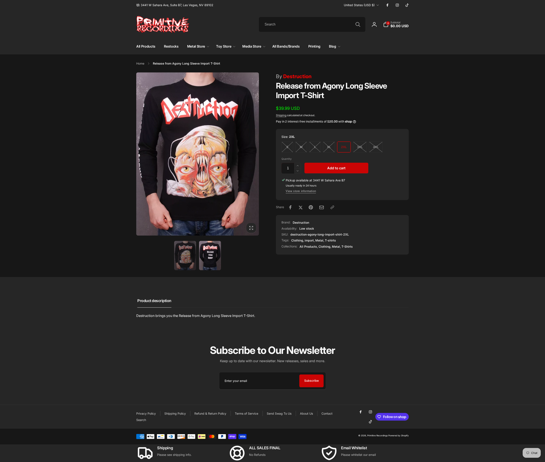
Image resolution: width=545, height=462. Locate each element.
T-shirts (330, 240)
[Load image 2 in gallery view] (210, 255)
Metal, (336, 246)
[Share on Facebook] (290, 207)
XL (329, 147)
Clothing (297, 240)
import (309, 240)
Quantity (286, 158)
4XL (376, 147)
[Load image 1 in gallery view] (185, 255)
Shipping (281, 115)
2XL (344, 147)
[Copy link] (332, 207)
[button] (396, 24)
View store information (301, 191)
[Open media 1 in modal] (197, 154)
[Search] (358, 24)
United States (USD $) (359, 5)
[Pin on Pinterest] (311, 207)
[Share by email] (321, 207)
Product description (154, 300)
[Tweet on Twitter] (300, 207)
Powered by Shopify (398, 435)
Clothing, (324, 246)
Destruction (293, 76)
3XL (360, 147)
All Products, (309, 246)
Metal (319, 240)
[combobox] (312, 24)
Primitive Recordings (377, 435)
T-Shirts (347, 246)
